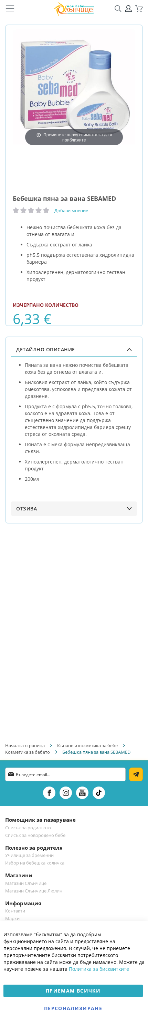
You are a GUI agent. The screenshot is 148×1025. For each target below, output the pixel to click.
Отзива (26, 508)
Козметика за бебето (27, 752)
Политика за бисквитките (99, 969)
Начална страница (25, 745)
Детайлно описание (45, 349)
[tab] (74, 349)
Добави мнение (71, 210)
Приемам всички (73, 990)
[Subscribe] (136, 774)
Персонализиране (73, 1008)
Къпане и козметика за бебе (87, 745)
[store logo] (73, 9)
